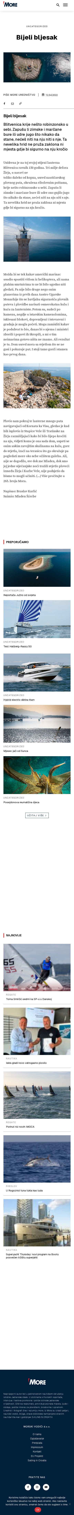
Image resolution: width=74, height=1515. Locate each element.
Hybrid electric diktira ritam (19, 699)
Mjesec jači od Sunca (15, 751)
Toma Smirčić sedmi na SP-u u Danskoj (29, 999)
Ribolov (11, 1186)
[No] (69, 1504)
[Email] (12, 103)
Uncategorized (37, 26)
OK (38, 1509)
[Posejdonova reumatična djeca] (37, 775)
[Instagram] (37, 1487)
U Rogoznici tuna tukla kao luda (24, 1190)
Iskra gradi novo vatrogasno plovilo (26, 1063)
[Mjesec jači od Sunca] (37, 724)
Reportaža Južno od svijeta (19, 595)
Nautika (11, 1059)
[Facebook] (4, 103)
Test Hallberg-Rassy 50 (17, 646)
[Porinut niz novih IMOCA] (37, 1095)
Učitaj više (35, 815)
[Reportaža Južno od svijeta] (37, 568)
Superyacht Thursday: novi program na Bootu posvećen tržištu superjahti (32, 1256)
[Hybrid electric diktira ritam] (37, 672)
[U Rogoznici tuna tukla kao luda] (37, 1159)
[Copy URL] (20, 103)
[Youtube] (46, 1487)
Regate (11, 995)
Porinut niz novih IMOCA (20, 1126)
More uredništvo (22, 94)
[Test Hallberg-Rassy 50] (37, 619)
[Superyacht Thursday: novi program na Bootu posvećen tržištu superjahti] (37, 1222)
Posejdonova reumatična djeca (21, 802)
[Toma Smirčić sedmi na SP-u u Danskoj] (37, 967)
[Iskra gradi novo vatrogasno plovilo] (37, 1031)
